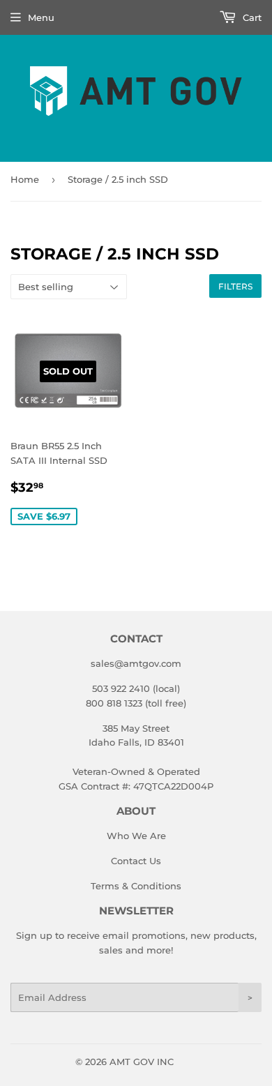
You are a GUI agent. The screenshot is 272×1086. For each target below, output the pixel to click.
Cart (251, 17)
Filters (235, 286)
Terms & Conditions (136, 885)
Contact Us (136, 860)
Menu (41, 17)
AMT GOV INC (141, 1061)
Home (24, 179)
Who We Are (136, 835)
